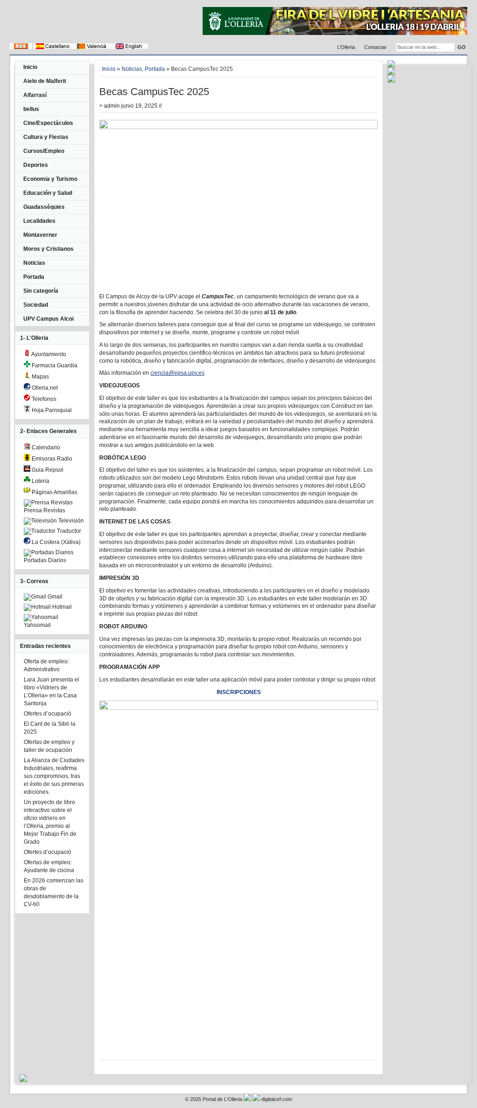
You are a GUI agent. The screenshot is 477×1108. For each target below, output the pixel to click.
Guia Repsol (46, 470)
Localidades (39, 221)
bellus (31, 109)
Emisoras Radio (51, 458)
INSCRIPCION (235, 692)
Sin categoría (40, 291)
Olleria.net (44, 388)
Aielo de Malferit (44, 81)
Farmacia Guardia (53, 365)
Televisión (70, 520)
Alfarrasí (35, 95)
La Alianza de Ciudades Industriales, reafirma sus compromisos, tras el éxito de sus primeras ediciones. (54, 776)
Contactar (375, 47)
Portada (33, 277)
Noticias (34, 263)
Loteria (39, 481)
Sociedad (35, 305)
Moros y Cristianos (48, 249)
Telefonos (43, 399)
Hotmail (61, 607)
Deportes (35, 165)
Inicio (30, 67)
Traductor (68, 531)
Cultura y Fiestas (45, 137)
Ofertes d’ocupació (47, 713)
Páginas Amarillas (53, 492)
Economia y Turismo (50, 179)
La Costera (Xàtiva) (55, 542)
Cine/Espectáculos (48, 123)
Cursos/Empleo (43, 151)
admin (112, 106)
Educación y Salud (47, 193)
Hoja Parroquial (51, 410)
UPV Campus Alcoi (48, 319)
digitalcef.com (276, 1099)
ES (257, 692)
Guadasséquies (44, 207)
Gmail (54, 596)
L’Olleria (346, 47)
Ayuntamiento (48, 354)
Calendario (45, 447)
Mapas (39, 376)
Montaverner (40, 235)
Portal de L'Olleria (222, 1099)
